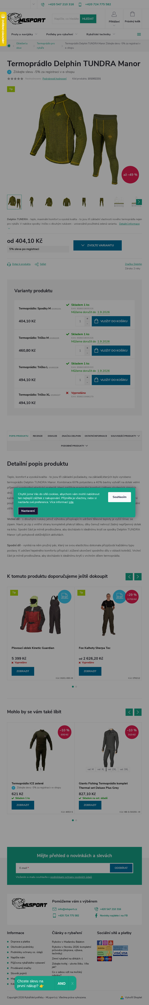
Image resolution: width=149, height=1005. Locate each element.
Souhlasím (119, 497)
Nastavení (28, 511)
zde (71, 502)
